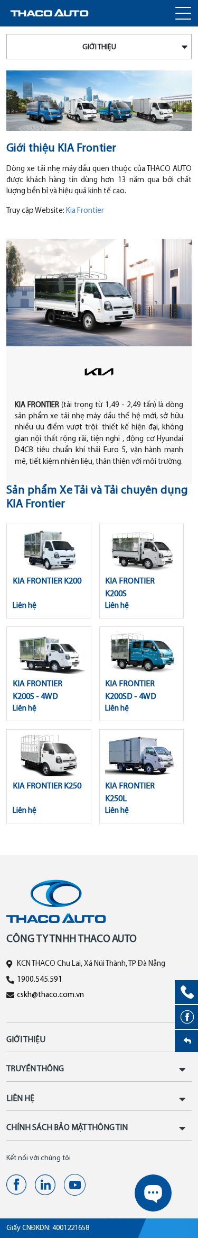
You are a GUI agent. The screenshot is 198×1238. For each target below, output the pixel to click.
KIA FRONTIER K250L (130, 792)
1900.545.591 (39, 980)
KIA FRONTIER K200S (130, 587)
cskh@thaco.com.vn (50, 995)
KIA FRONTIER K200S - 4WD (37, 690)
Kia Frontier (85, 211)
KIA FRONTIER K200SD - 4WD (130, 690)
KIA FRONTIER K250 (47, 786)
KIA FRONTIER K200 (47, 581)
